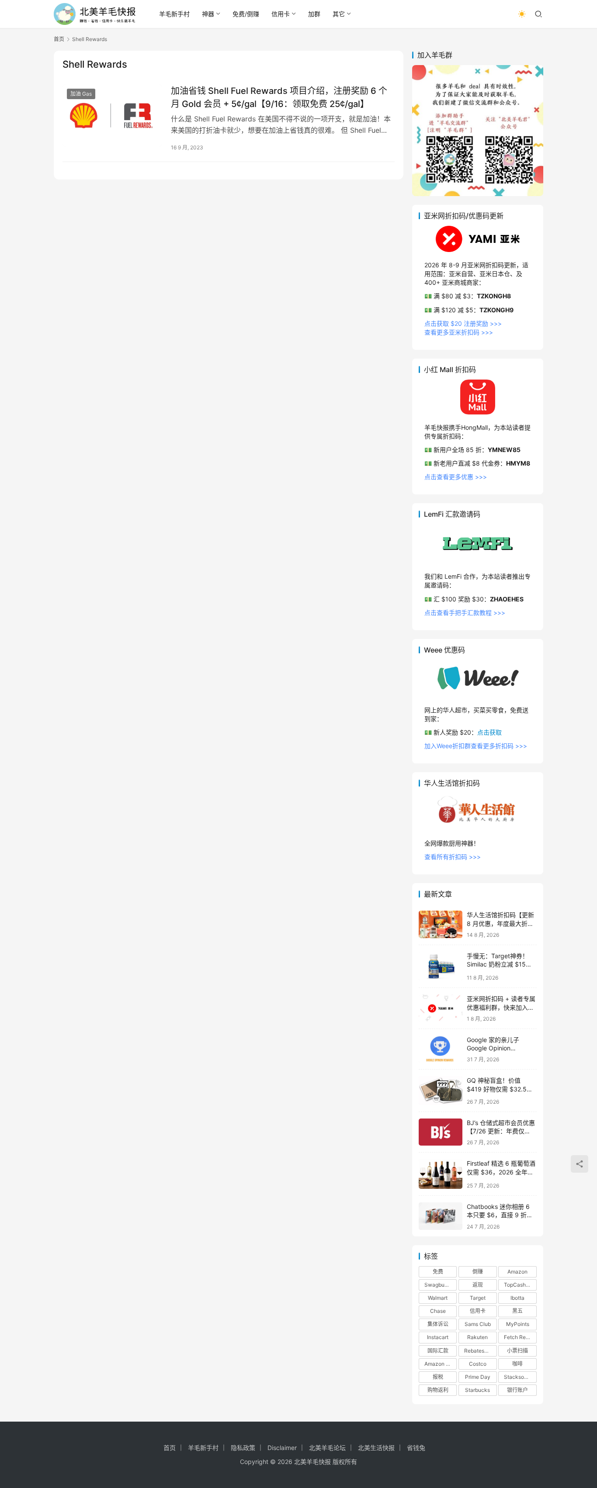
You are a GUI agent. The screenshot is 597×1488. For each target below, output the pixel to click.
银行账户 (517, 1390)
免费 (438, 1271)
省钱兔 (416, 1447)
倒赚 (477, 1271)
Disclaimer (282, 1447)
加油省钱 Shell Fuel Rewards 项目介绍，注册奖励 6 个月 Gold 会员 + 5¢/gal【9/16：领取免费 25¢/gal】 (279, 97)
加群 (314, 13)
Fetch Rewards (520, 1337)
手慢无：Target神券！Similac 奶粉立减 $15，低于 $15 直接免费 (499, 964)
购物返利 (437, 1390)
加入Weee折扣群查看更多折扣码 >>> (475, 745)
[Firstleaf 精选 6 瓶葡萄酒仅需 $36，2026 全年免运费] (440, 1173)
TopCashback (520, 1284)
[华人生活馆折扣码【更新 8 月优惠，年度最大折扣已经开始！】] (440, 924)
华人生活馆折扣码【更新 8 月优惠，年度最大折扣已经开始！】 (500, 923)
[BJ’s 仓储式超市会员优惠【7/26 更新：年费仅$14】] (440, 1132)
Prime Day (477, 1377)
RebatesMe (478, 1350)
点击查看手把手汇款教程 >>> (464, 612)
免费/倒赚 (246, 13)
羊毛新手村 (174, 13)
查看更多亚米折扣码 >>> (458, 332)
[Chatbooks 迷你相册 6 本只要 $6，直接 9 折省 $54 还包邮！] (440, 1216)
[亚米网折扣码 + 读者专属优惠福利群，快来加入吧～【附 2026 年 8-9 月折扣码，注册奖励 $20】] (440, 1008)
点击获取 (489, 732)
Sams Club (478, 1324)
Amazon (517, 1271)
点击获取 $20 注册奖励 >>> (463, 323)
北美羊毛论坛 (327, 1447)
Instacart (437, 1337)
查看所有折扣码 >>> (452, 856)
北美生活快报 (376, 1447)
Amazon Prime (440, 1363)
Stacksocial (518, 1377)
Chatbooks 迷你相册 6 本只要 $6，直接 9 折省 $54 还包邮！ (500, 1215)
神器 (208, 13)
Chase (438, 1311)
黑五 (517, 1311)
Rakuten (477, 1337)
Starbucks (477, 1390)
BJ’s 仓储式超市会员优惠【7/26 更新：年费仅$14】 (501, 1131)
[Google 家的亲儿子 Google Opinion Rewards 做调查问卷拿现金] (440, 1049)
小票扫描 (517, 1350)
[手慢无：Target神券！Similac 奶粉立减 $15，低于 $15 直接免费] (440, 966)
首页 (59, 39)
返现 (477, 1284)
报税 (438, 1377)
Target (478, 1298)
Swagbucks (438, 1284)
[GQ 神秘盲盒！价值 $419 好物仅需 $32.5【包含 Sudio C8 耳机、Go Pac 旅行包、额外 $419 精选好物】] (440, 1090)
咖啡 (517, 1363)
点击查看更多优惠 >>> (455, 476)
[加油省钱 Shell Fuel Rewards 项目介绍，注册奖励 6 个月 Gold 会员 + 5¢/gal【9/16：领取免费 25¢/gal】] (112, 115)
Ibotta (517, 1298)
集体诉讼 (437, 1324)
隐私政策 (243, 1447)
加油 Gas (81, 93)
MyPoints (517, 1324)
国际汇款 (437, 1350)
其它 (339, 13)
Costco (477, 1363)
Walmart (438, 1298)
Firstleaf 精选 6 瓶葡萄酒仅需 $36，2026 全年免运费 (501, 1172)
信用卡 (280, 13)
